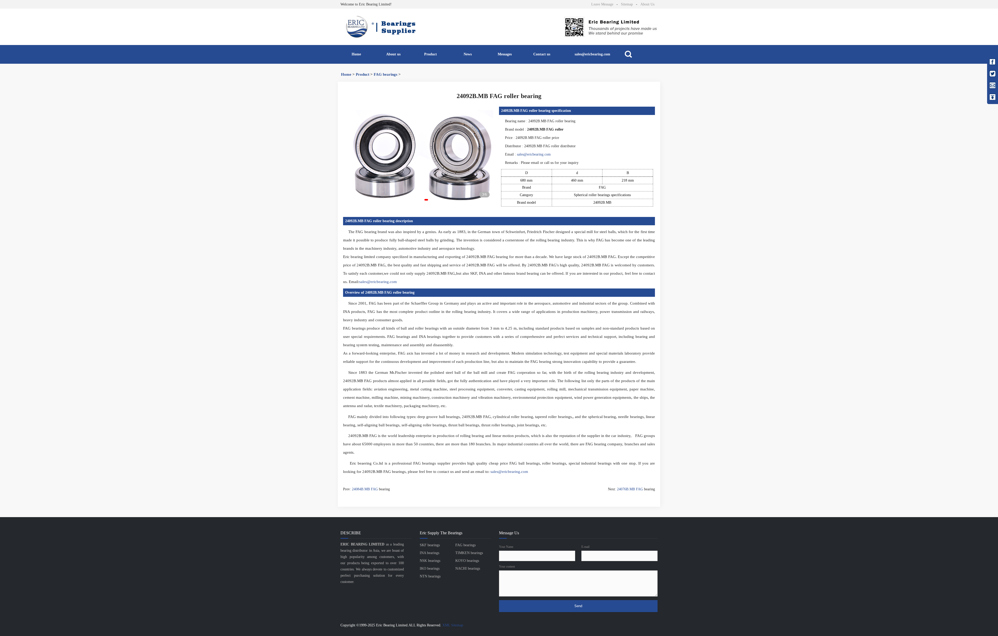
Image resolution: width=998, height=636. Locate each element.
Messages (505, 54)
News (468, 54)
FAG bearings (385, 74)
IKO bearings (429, 568)
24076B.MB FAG (630, 489)
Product (430, 54)
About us (393, 54)
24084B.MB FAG (365, 489)
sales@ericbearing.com (592, 54)
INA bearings (429, 553)
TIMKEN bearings (469, 553)
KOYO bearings (467, 561)
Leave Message (602, 4)
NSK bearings (430, 561)
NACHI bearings (467, 568)
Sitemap (627, 4)
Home (356, 54)
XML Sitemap (452, 625)
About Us (647, 4)
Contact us (541, 54)
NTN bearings (430, 576)
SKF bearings (430, 545)
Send (578, 606)
